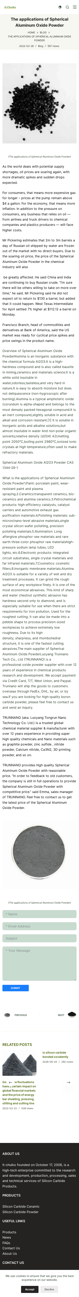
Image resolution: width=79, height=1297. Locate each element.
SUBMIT (15, 987)
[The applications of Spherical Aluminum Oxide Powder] (39, 103)
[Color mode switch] (60, 7)
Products (9, 1232)
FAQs (6, 1243)
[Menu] (75, 7)
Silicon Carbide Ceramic (21, 1206)
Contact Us (11, 1248)
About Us (9, 1254)
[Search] (67, 7)
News (6, 1237)
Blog (40, 46)
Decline (49, 1289)
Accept (29, 1289)
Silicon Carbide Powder (20, 1212)
